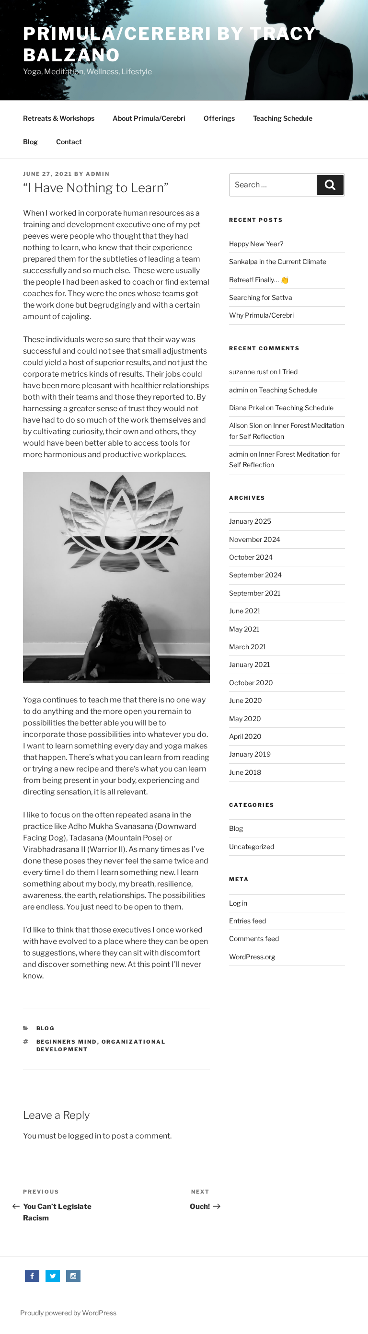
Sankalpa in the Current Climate (277, 261)
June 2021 (245, 611)
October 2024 (251, 557)
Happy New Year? (256, 244)
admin (98, 174)
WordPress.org (252, 957)
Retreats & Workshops (58, 118)
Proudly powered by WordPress (68, 1313)
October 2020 (251, 682)
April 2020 (245, 736)
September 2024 (255, 575)
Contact (69, 142)
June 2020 (245, 700)
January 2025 (250, 521)
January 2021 (249, 664)
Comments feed (254, 938)
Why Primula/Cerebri (261, 315)
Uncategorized (251, 846)
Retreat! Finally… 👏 (258, 280)
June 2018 (245, 772)
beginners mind (66, 1041)
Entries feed (247, 921)
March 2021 (247, 647)
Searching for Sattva (260, 297)
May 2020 (245, 718)
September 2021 (255, 593)
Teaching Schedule (282, 118)
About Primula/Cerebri (149, 118)
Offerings (219, 118)
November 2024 (254, 539)
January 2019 (250, 754)
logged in (84, 1135)
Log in (238, 903)
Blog (30, 142)
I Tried (288, 372)
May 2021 (244, 629)
